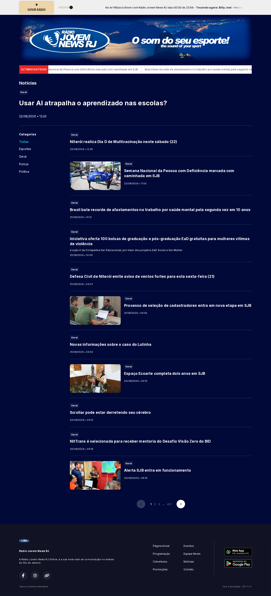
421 (169, 504)
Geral (22, 156)
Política (24, 171)
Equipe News (192, 553)
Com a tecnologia (232, 586)
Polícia (23, 164)
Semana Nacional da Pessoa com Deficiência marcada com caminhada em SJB (73, 69)
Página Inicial (161, 545)
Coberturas (160, 561)
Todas (24, 141)
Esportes (25, 149)
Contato (189, 569)
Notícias (189, 561)
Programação (161, 553)
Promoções (160, 569)
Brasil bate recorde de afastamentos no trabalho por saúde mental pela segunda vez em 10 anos (193, 69)
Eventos (189, 545)
